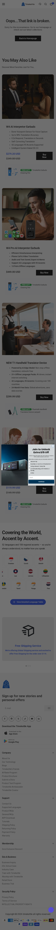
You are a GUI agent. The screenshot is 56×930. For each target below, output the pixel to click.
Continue (41, 482)
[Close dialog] (53, 446)
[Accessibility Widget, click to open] (51, 910)
